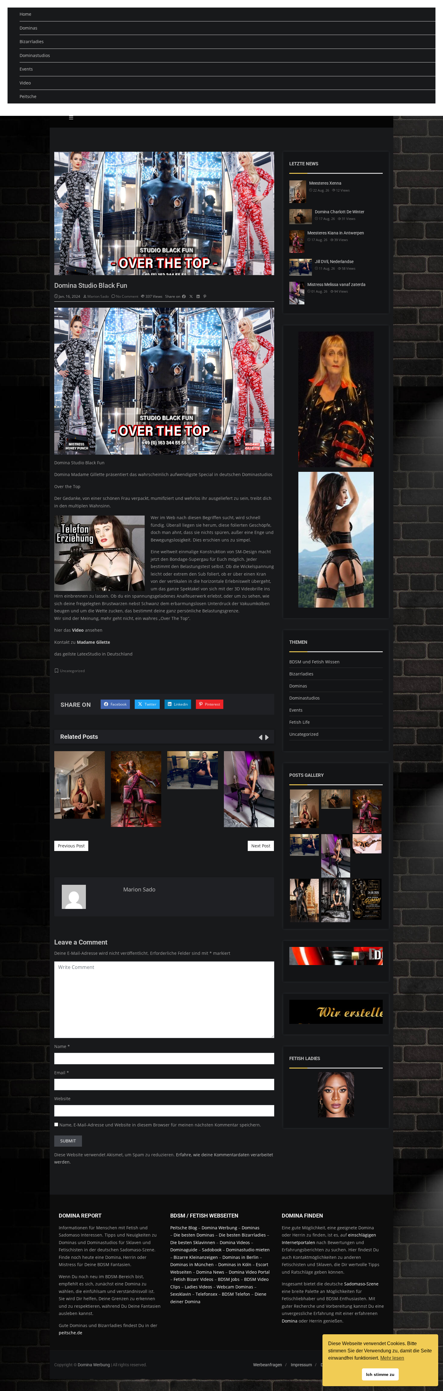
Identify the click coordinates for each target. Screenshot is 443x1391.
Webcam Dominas (235, 1287)
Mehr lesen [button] (392, 1358)
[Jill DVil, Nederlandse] (304, 845)
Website (62, 1098)
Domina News (210, 1272)
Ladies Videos (198, 1287)
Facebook (118, 704)
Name (60, 1046)
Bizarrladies (32, 41)
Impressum (301, 1364)
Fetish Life (299, 722)
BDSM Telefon (236, 1294)
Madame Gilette (93, 642)
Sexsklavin (180, 1294)
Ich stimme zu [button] (380, 1374)
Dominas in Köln (234, 1264)
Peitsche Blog (184, 1228)
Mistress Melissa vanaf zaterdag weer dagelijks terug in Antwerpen (249, 789)
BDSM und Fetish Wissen (314, 662)
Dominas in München (192, 1264)
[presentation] (260, 737)
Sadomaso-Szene (361, 1284)
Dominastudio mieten (248, 1250)
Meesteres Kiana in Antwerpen (136, 789)
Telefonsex (206, 1294)
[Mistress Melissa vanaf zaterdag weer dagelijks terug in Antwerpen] (335, 856)
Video (25, 83)
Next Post (260, 846)
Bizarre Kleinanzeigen (196, 1257)
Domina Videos (235, 1242)
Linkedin (180, 704)
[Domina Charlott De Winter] (335, 799)
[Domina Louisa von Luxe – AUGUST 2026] (304, 900)
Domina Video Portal (249, 1272)
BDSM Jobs (229, 1279)
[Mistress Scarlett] (335, 900)
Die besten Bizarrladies (242, 1235)
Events (26, 69)
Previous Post (71, 846)
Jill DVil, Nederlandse (192, 770)
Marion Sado (98, 296)
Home (25, 14)
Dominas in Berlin (240, 1257)
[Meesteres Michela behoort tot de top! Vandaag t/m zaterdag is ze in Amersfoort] (367, 843)
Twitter (150, 704)
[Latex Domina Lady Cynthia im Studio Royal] (367, 899)
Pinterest (212, 704)
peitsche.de (70, 1332)
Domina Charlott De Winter (339, 211)
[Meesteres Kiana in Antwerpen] (367, 811)
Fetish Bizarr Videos (193, 1279)
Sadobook (212, 1250)
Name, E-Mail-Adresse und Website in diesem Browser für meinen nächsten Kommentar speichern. (160, 1125)
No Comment (127, 296)
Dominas (28, 28)
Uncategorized (72, 670)
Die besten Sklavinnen (192, 1242)
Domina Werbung (220, 1228)
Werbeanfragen (267, 1364)
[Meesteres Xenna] (304, 808)
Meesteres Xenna (79, 784)
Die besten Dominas (194, 1235)
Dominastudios (35, 55)
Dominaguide (183, 1250)
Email (59, 1072)
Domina (289, 1321)
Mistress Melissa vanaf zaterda (336, 284)
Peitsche (28, 96)
